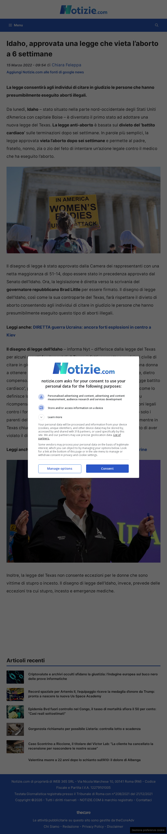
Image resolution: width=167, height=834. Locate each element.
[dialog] (83, 417)
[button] (83, 417)
